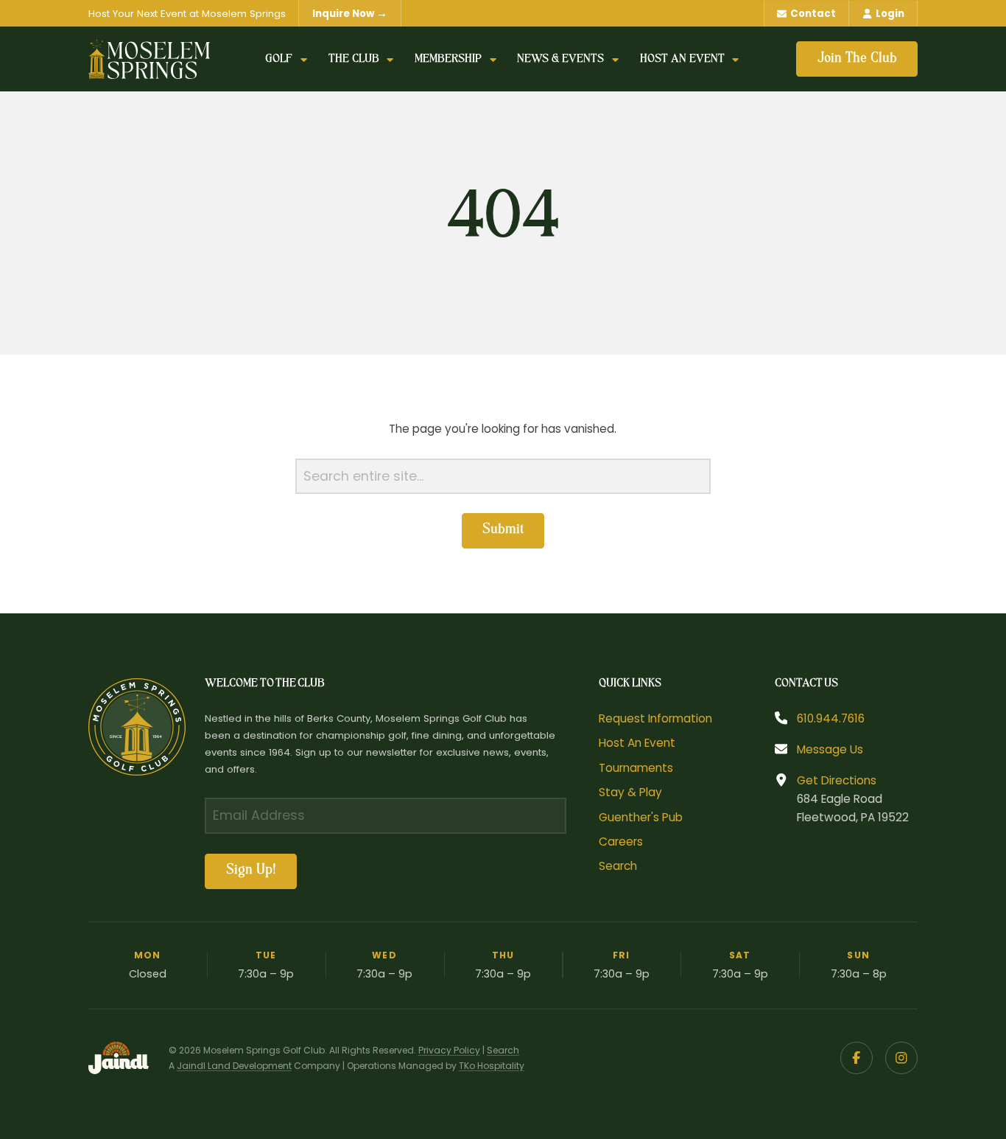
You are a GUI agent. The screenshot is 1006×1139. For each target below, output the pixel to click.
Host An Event (637, 742)
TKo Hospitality (491, 1065)
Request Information (655, 718)
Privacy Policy (449, 1050)
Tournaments (636, 768)
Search (618, 866)
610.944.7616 (831, 718)
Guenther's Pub (641, 817)
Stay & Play (630, 792)
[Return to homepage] (149, 59)
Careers (621, 841)
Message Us (830, 749)
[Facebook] (856, 1058)
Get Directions (836, 780)
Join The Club (857, 59)
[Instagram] (901, 1058)
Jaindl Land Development (234, 1065)
